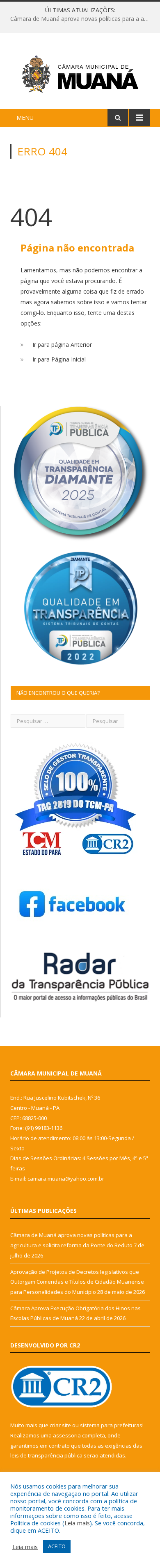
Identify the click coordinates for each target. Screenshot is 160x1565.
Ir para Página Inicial (59, 359)
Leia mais (77, 1523)
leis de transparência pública (46, 1455)
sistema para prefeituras (111, 1425)
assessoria (67, 1435)
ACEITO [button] (57, 1546)
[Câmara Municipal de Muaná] (80, 72)
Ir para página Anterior (62, 344)
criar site (60, 1425)
